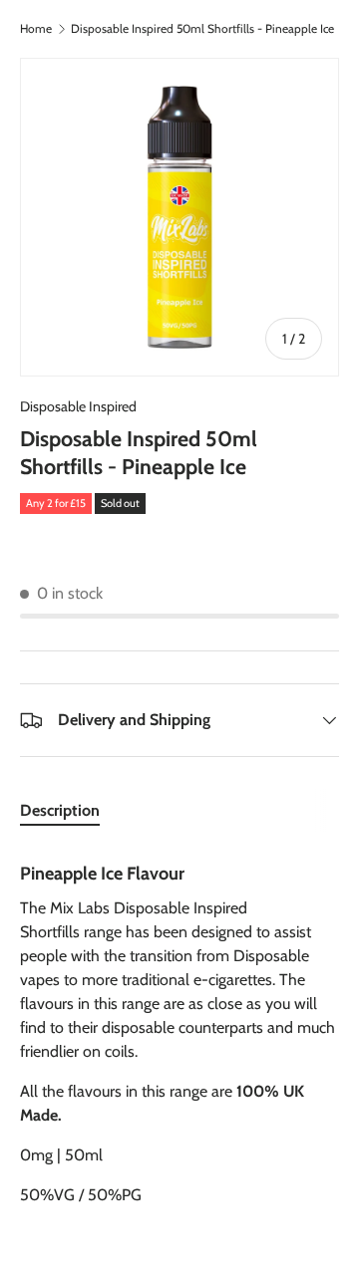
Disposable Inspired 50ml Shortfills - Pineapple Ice (202, 29)
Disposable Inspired (78, 406)
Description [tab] (60, 810)
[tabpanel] (179, 1027)
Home (36, 29)
